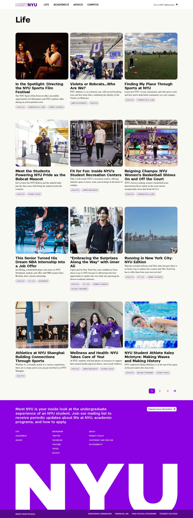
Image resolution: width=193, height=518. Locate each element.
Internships (43, 281)
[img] (42, 56)
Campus (93, 4)
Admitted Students (78, 103)
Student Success (168, 514)
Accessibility (96, 444)
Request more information (160, 409)
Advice (78, 4)
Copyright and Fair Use (101, 440)
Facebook (57, 440)
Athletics (20, 107)
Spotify (56, 453)
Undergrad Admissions (100, 514)
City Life (31, 281)
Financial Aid (122, 514)
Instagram (57, 431)
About (92, 431)
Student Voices (34, 194)
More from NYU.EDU (25, 514)
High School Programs (144, 514)
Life (46, 4)
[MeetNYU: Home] (26, 4)
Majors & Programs (79, 289)
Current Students (56, 107)
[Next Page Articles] (174, 391)
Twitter (56, 436)
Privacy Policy (96, 436)
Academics (61, 4)
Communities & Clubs (36, 107)
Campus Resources (90, 190)
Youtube (56, 444)
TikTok (55, 449)
